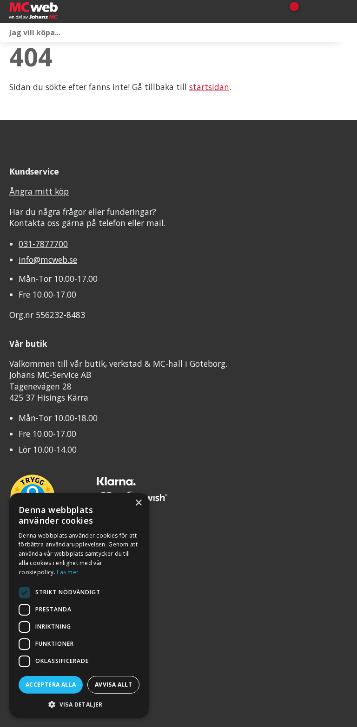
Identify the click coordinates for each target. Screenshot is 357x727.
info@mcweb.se (48, 259)
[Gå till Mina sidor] (307, 11)
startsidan (209, 86)
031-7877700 (43, 243)
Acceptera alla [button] (51, 684)
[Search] (347, 32)
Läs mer (68, 572)
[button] (79, 704)
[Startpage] (55, 11)
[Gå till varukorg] (291, 11)
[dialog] (79, 605)
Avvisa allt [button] (113, 684)
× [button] (138, 503)
